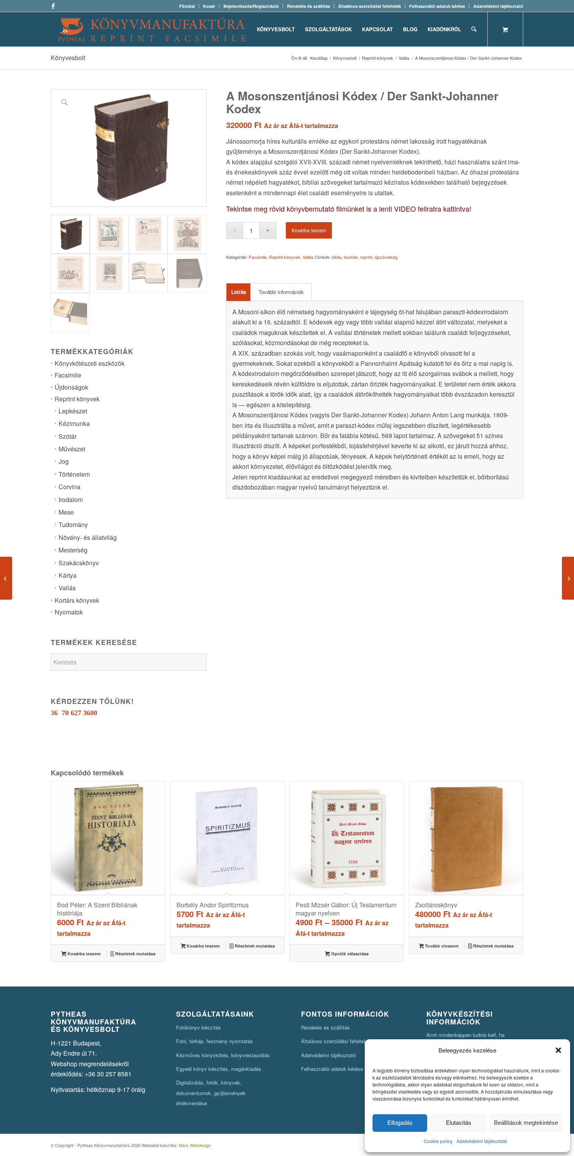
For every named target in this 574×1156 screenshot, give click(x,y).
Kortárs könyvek (77, 600)
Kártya (68, 575)
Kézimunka (74, 423)
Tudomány (73, 524)
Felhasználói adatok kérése (437, 6)
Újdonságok (71, 387)
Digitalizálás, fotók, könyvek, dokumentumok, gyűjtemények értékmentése (211, 1093)
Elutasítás (458, 1122)
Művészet (72, 448)
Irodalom (71, 499)
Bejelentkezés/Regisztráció (251, 6)
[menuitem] (187, 6)
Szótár (68, 436)
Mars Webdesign (195, 1145)
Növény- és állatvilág (88, 537)
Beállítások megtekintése (526, 1122)
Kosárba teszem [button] (83, 954)
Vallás (67, 587)
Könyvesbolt (68, 57)
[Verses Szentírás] (6, 578)
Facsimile (68, 374)
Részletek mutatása (134, 954)
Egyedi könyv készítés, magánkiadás (218, 1068)
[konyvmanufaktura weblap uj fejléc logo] (152, 29)
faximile (351, 257)
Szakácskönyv (79, 562)
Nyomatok (69, 611)
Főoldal (187, 6)
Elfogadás (400, 1122)
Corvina (69, 486)
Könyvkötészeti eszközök (90, 363)
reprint (366, 257)
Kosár (209, 6)
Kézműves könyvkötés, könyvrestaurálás (223, 1055)
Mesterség (73, 549)
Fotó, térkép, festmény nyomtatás (214, 1041)
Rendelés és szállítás (308, 6)
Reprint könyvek (77, 398)
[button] (558, 1050)
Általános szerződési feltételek (369, 6)
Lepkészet (73, 410)
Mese (66, 512)
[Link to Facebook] (53, 6)
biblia (336, 257)
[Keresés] (473, 29)
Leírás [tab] (238, 292)
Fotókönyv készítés (198, 1027)
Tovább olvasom (441, 946)
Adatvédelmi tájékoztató (481, 1141)
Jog (64, 461)
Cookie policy (438, 1141)
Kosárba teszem (309, 230)
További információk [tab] (281, 292)
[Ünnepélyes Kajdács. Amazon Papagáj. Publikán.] (568, 578)
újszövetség (386, 257)
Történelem (74, 474)
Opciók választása (349, 954)
